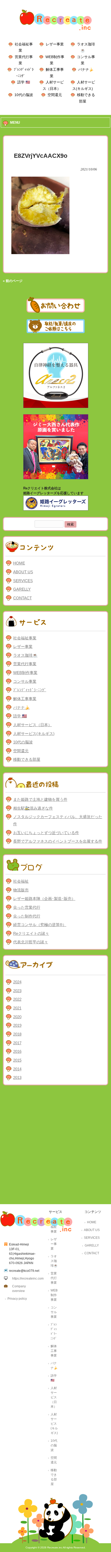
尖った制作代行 (26, 916)
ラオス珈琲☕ (25, 655)
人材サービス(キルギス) (33, 733)
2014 (17, 1069)
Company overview (19, 1288)
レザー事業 (55, 44)
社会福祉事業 (24, 638)
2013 (17, 1077)
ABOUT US (23, 572)
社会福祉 (21, 881)
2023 (17, 991)
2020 (17, 1017)
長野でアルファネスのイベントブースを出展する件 (57, 841)
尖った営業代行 (26, 907)
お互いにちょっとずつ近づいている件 (46, 832)
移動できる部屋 (26, 759)
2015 (17, 1060)
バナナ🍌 (85, 69)
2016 (17, 1051)
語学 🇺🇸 (23, 82)
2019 (17, 1025)
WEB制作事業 (25, 672)
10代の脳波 (23, 95)
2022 (17, 999)
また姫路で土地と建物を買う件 (40, 799)
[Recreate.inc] (55, 32)
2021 (17, 1008)
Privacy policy (17, 1298)
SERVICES (23, 580)
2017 (17, 1043)
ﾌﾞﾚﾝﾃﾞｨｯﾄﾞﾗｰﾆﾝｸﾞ (29, 690)
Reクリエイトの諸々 (31, 933)
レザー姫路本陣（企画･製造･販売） (44, 898)
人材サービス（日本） (32, 725)
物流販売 (21, 890)
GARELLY (22, 589)
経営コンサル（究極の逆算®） (39, 924)
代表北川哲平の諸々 (30, 942)
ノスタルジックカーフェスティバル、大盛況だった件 (57, 820)
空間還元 (54, 95)
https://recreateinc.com (28, 1278)
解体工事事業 (24, 698)
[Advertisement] (55, 1146)
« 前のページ (12, 281)
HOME (19, 563)
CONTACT (22, 598)
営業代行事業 (24, 664)
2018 (17, 1034)
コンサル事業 (24, 681)
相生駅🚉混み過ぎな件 (33, 808)
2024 (17, 982)
